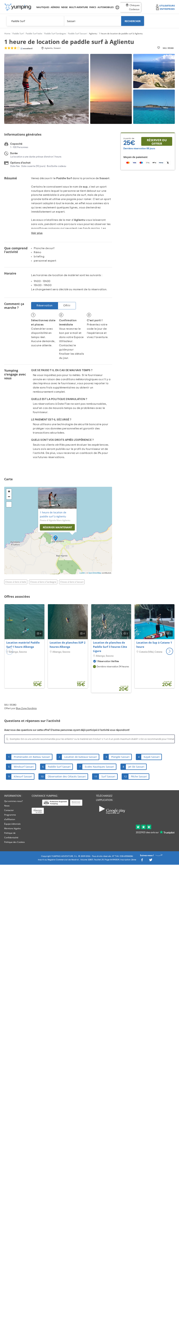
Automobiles (105, 7)
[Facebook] (142, 860)
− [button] (9, 496)
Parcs (92, 7)
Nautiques (42, 7)
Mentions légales (12, 828)
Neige (64, 7)
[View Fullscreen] (9, 504)
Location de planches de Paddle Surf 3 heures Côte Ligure (110, 647)
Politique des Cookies (14, 842)
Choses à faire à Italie (15, 581)
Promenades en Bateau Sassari (32, 757)
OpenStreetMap (94, 573)
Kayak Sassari (152, 757)
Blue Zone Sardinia (26, 708)
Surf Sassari (108, 776)
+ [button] (9, 491)
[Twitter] (151, 860)
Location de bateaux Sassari (80, 757)
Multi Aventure (78, 7)
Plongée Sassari (120, 757)
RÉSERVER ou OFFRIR (157, 142)
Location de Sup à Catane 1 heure (154, 644)
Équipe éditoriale (12, 823)
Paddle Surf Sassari (59, 766)
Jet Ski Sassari (136, 766)
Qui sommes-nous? (13, 801)
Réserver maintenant (57, 527)
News (7, 805)
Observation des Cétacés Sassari (67, 776)
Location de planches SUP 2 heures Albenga (67, 644)
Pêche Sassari (139, 776)
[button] (169, 651)
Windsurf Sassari (24, 766)
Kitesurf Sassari (23, 776)
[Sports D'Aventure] (18, 7)
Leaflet (82, 573)
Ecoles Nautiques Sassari (99, 766)
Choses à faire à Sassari (72, 581)
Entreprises (167, 8)
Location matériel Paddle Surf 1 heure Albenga (23, 644)
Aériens (55, 7)
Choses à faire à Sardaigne (43, 581)
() (26, 48)
